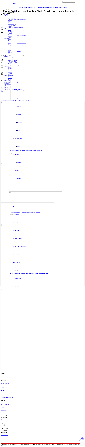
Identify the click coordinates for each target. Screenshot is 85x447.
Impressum (82, 439)
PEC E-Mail (4, 390)
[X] (15, 11)
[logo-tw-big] (42, 371)
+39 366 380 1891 (5, 383)
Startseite (82, 437)
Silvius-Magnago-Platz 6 (7, 397)
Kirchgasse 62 (4, 377)
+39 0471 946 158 (5, 404)
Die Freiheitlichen (4, 435)
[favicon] (35, 244)
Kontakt (82, 438)
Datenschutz (81, 440)
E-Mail (2, 387)
